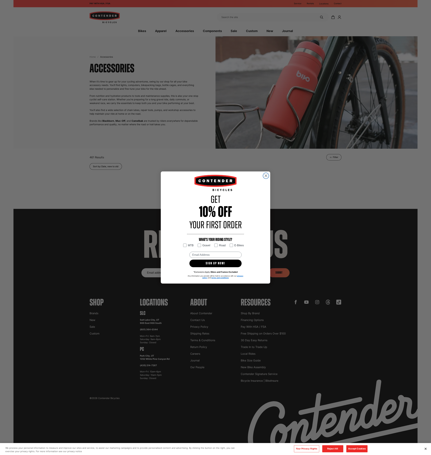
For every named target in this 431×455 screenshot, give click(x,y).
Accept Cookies (357, 448)
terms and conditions (220, 278)
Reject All (332, 448)
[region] (215, 449)
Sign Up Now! (215, 263)
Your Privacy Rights (306, 448)
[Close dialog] (266, 176)
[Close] (425, 448)
